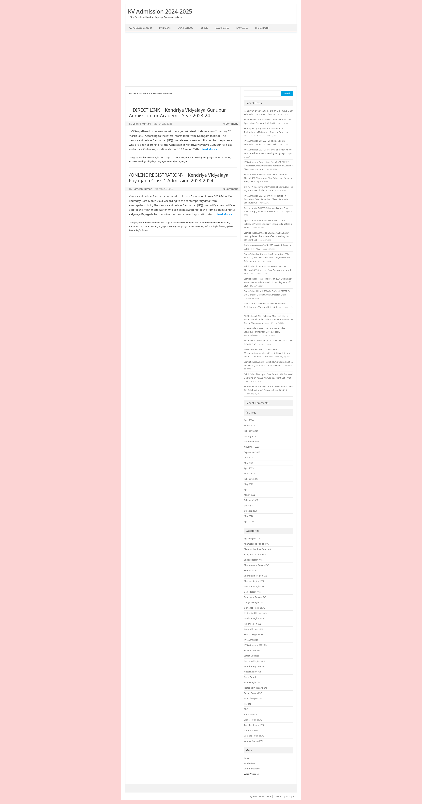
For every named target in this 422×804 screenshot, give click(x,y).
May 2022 (248, 484)
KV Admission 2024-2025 (160, 11)
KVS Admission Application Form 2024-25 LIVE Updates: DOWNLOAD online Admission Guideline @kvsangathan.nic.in (268, 166)
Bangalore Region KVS (255, 554)
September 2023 (252, 452)
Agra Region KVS (252, 538)
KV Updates (242, 28)
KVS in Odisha (150, 226)
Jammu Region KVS (253, 629)
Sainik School (185, 28)
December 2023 (251, 441)
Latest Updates (251, 655)
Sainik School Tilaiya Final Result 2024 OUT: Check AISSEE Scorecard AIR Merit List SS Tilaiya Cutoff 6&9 (268, 282)
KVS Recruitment (252, 650)
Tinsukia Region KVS (254, 725)
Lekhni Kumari (142, 123)
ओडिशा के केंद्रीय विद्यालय (215, 226)
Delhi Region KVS (252, 591)
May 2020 (248, 516)
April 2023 (249, 468)
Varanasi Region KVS (254, 735)
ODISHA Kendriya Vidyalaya (142, 161)
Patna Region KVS (252, 682)
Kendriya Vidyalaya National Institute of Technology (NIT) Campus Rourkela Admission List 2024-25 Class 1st (266, 132)
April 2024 (249, 420)
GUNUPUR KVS (222, 157)
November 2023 (251, 446)
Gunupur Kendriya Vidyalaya (199, 157)
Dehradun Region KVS (255, 586)
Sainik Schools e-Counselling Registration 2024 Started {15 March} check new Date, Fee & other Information (267, 258)
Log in (247, 757)
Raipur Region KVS (253, 693)
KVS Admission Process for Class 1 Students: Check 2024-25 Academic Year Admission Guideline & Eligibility (268, 178)
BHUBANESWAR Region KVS (184, 222)
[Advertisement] (211, 59)
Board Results (250, 570)
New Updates (222, 28)
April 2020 (249, 521)
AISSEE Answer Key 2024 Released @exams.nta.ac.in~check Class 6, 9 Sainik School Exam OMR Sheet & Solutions (267, 353)
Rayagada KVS (196, 226)
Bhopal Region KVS (253, 559)
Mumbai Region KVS (254, 666)
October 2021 (250, 510)
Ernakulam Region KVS (255, 597)
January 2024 (250, 436)
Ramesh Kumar (142, 189)
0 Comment (230, 123)
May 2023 (248, 462)
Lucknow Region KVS (254, 661)
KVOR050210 (135, 226)
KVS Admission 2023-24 (140, 28)
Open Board (250, 677)
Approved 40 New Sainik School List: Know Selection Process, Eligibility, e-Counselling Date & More (268, 224)
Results (204, 28)
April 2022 (249, 489)
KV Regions (165, 28)
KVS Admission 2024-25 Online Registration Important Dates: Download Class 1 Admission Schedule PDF (266, 199)
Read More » (209, 149)
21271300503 (177, 157)
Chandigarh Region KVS (255, 575)
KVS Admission (251, 639)
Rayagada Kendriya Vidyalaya (172, 161)
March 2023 (249, 473)
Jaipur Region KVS (252, 623)
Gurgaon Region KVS (254, 602)
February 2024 (251, 430)
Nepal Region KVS (252, 671)
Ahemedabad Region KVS (256, 543)
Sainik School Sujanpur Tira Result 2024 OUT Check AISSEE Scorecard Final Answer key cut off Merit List (267, 270)
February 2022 (251, 500)
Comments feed (252, 768)
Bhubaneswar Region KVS (152, 157)
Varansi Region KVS (253, 740)
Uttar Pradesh (251, 730)
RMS (246, 709)
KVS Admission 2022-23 (255, 644)
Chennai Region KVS (254, 581)
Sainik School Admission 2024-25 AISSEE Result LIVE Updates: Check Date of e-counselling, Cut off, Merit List (266, 236)
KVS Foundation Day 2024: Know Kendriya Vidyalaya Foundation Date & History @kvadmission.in (264, 332)
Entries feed (250, 763)
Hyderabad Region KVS (255, 613)
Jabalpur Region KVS (254, 618)
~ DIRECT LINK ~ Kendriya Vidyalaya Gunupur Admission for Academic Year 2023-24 (177, 113)
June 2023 (248, 457)
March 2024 (249, 425)
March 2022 (249, 494)
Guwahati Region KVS (254, 607)
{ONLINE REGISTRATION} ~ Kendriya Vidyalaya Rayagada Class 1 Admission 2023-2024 (178, 178)
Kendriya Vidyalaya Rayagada (214, 222)
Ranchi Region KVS (253, 698)
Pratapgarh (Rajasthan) (255, 687)
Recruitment (262, 28)
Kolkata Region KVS (253, 634)
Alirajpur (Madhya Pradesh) (257, 549)
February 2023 (251, 478)
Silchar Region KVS (253, 719)
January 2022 (250, 505)
